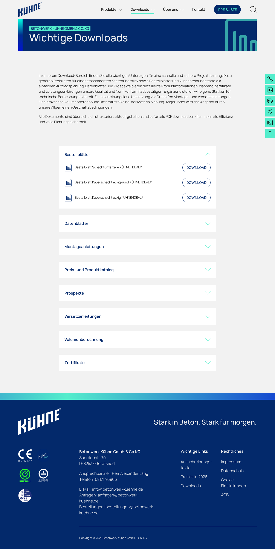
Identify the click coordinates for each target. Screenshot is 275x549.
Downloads (191, 486)
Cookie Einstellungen (233, 483)
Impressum (231, 461)
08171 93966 (106, 479)
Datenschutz (233, 470)
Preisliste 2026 (194, 476)
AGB (225, 495)
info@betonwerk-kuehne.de (117, 489)
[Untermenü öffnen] (119, 9)
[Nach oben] (270, 133)
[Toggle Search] (253, 9)
